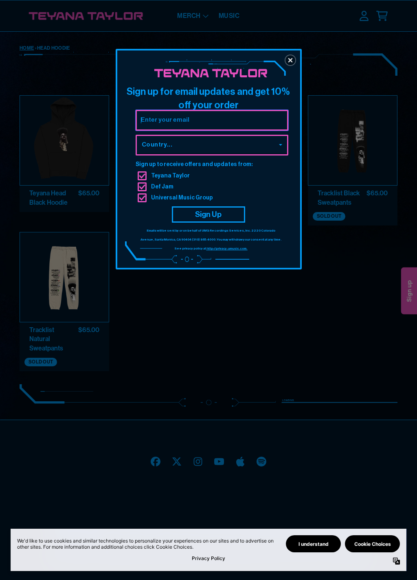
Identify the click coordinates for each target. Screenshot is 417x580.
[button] (290, 60)
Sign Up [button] (208, 214)
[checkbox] (213, 175)
